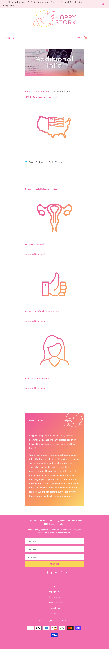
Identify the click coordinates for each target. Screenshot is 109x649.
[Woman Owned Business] (54, 351)
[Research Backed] (54, 217)
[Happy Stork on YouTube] (56, 572)
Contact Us (54, 613)
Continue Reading (34, 254)
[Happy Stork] (54, 20)
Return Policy (54, 597)
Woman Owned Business (38, 378)
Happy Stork (49, 621)
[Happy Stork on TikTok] (52, 572)
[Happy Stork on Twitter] (66, 572)
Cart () (80, 37)
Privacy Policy (54, 608)
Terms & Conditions (54, 602)
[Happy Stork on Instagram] (42, 572)
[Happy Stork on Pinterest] (61, 572)
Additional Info (54, 62)
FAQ (54, 586)
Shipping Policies (54, 591)
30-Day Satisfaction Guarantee (42, 311)
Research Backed (34, 244)
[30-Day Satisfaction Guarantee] (54, 284)
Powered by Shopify (62, 621)
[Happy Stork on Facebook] (47, 572)
